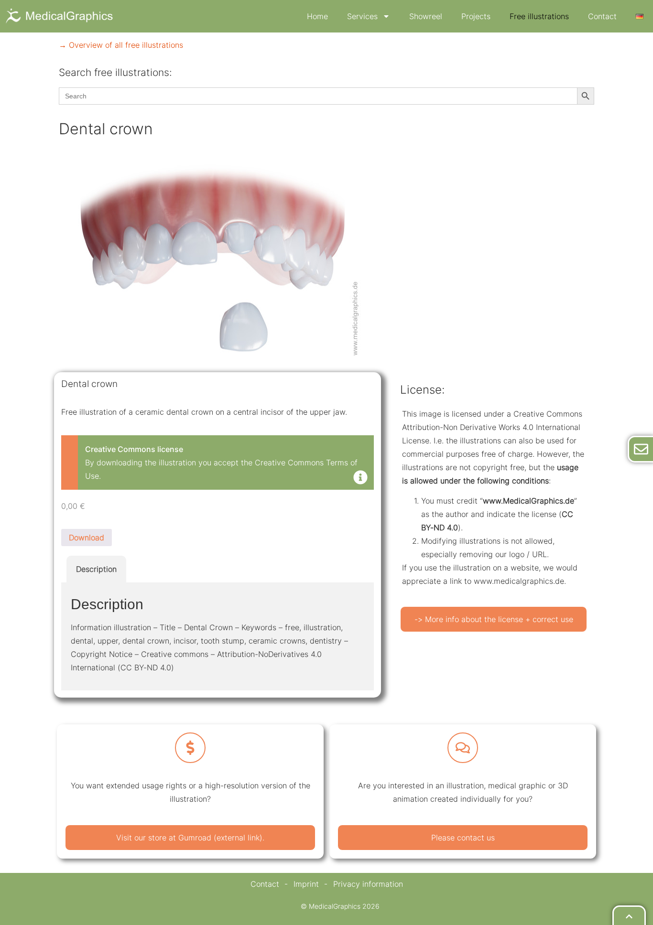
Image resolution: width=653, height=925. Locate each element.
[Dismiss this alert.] (360, 478)
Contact (602, 16)
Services (362, 16)
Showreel (425, 16)
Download (86, 537)
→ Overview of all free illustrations (121, 45)
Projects (475, 16)
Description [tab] (96, 569)
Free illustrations (539, 16)
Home (317, 16)
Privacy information (368, 884)
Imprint (306, 884)
